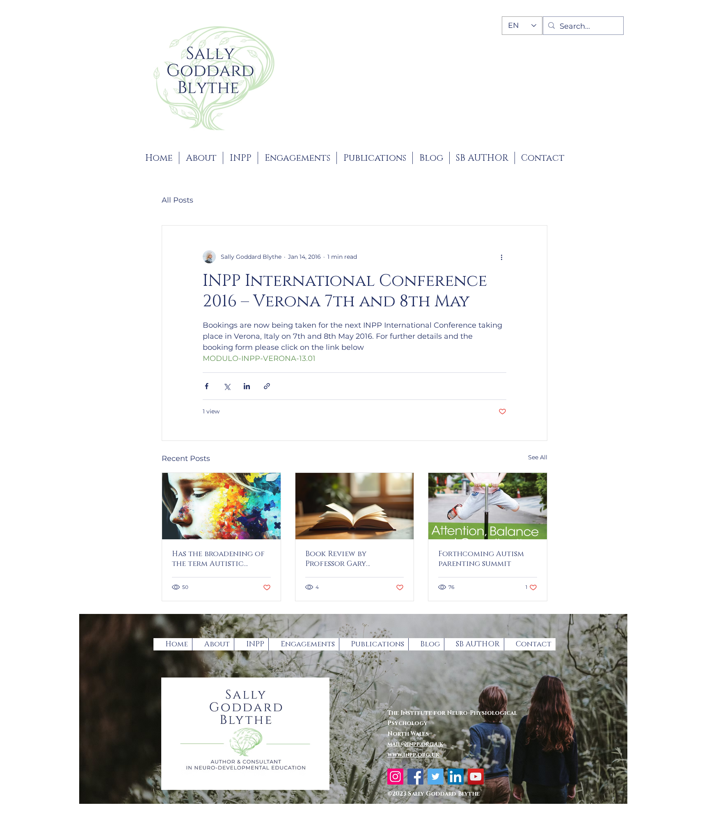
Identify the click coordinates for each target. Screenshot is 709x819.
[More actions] (501, 257)
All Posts (177, 200)
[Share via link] (267, 386)
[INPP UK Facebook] (415, 777)
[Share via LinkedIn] (247, 386)
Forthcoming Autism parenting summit (481, 559)
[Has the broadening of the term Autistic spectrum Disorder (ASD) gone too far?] (221, 506)
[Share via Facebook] (206, 386)
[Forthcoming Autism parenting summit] (487, 506)
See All (537, 457)
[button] (240, 158)
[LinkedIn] (456, 777)
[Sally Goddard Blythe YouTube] (476, 777)
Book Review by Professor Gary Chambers (335, 559)
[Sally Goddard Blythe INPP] (395, 777)
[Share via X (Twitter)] (227, 386)
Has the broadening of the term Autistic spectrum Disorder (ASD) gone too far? (221, 559)
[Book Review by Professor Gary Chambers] (354, 506)
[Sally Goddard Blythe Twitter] (436, 777)
